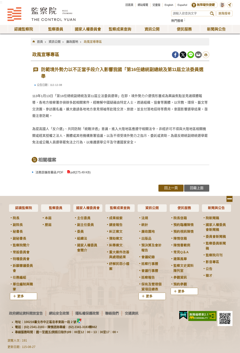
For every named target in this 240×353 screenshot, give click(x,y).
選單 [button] (229, 199)
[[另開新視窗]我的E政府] (183, 315)
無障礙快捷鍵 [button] (206, 4)
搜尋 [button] (211, 13)
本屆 (48, 218)
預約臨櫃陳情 (183, 225)
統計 (144, 225)
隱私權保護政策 (87, 313)
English (169, 4)
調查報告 (116, 225)
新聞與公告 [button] (216, 29)
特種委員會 (21, 259)
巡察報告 (148, 277)
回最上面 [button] (196, 188)
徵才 (209, 275)
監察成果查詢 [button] (120, 29)
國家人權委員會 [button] (88, 29)
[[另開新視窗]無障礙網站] (202, 316)
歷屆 (48, 225)
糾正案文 (116, 231)
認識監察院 (23, 208)
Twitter (183, 54)
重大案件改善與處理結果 (119, 254)
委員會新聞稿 (216, 236)
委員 (80, 231)
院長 (16, 218)
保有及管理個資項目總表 (151, 286)
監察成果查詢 (120, 208)
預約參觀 (180, 284)
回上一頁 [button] (171, 188)
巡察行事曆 (149, 264)
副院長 (18, 225)
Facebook (175, 54)
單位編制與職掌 (23, 286)
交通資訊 (131, 313)
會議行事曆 (149, 271)
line (190, 54)
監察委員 (55, 208)
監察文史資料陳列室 (183, 268)
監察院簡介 (21, 245)
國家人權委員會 (88, 208)
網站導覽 (143, 4)
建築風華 (180, 259)
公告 (209, 269)
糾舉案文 (116, 245)
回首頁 (129, 4)
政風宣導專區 (93, 41)
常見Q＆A (181, 252)
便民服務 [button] (184, 29)
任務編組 (19, 277)
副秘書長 (19, 238)
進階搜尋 (224, 13)
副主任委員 (85, 225)
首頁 (40, 41)
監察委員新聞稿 (216, 245)
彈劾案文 (116, 238)
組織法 (82, 238)
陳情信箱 (180, 238)
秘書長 (18, 231)
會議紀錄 (148, 257)
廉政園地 (72, 41)
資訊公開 (55, 41)
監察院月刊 (214, 255)
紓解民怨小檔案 (119, 266)
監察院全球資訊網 (41, 14)
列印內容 (205, 54)
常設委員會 (21, 252)
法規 (144, 218)
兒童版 (156, 4)
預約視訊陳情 (183, 231)
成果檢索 (116, 218)
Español (182, 4)
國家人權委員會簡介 (87, 247)
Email (198, 54)
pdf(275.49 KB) (80, 172)
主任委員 (84, 218)
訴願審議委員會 (23, 268)
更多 (20, 296)
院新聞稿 (212, 218)
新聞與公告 (216, 208)
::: (1, 2)
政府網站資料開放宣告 (26, 313)
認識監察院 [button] (23, 29)
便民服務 (184, 208)
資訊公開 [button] (152, 29)
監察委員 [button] (55, 29)
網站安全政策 (59, 313)
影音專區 (212, 262)
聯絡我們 (112, 313)
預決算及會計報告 (151, 247)
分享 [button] (229, 5)
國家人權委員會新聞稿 (216, 227)
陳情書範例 (181, 245)
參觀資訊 (180, 277)
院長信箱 (180, 218)
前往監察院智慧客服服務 (222, 5)
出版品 (146, 238)
